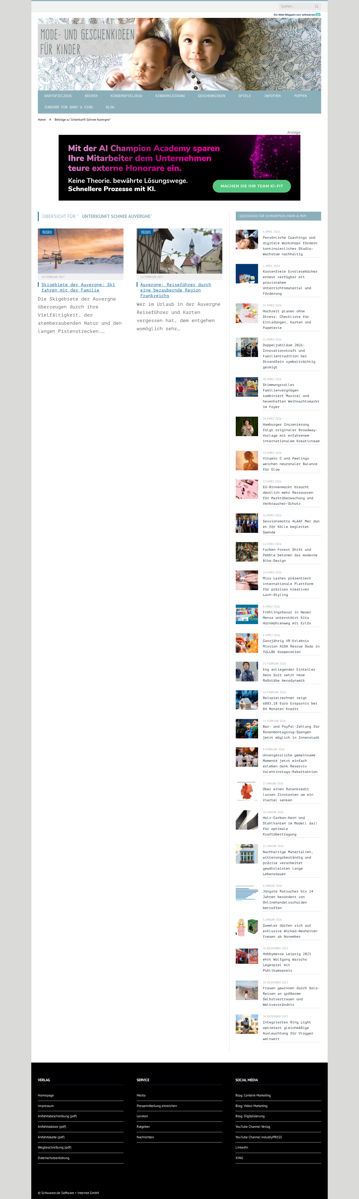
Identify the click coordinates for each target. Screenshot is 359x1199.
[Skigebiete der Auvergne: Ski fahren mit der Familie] (81, 251)
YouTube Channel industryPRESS (258, 1137)
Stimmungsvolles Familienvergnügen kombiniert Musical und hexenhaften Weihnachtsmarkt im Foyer (291, 396)
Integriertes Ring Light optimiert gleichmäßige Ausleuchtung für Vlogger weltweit (288, 1030)
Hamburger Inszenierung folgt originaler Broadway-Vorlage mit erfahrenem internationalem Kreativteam (291, 432)
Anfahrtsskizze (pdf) (52, 1126)
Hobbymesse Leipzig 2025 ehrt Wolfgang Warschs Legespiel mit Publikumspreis (287, 962)
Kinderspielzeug (126, 96)
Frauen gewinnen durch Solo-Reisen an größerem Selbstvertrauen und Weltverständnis (291, 996)
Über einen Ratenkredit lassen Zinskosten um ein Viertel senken (288, 794)
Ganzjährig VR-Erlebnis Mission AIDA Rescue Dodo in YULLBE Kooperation (291, 646)
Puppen (300, 96)
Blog (110, 107)
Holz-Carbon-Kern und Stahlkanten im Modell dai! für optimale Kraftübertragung (290, 826)
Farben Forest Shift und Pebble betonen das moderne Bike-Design (290, 555)
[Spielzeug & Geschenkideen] (179, 50)
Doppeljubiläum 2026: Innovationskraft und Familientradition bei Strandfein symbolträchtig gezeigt (289, 356)
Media (141, 1095)
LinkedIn (241, 1147)
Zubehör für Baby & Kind (68, 107)
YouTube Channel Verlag (252, 1126)
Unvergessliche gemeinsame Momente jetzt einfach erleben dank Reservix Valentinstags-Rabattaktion (290, 763)
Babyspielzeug (58, 96)
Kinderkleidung (170, 96)
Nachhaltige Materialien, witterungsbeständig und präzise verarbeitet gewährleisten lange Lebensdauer (288, 863)
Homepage (46, 1095)
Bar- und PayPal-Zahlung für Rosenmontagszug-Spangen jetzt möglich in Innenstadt (291, 731)
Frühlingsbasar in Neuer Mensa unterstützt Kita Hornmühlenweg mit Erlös (287, 617)
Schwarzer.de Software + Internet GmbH (70, 1193)
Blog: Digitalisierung (250, 1116)
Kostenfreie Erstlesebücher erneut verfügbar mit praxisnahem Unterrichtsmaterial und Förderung (290, 282)
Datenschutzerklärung (53, 1158)
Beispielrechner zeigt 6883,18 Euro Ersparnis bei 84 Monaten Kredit (290, 703)
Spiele (244, 96)
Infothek (272, 96)
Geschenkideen (211, 96)
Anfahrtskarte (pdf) (51, 1137)
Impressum (46, 1106)
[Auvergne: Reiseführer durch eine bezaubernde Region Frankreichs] (179, 251)
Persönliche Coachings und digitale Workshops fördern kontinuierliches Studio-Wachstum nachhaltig (290, 246)
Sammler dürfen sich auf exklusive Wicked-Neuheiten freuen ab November (290, 931)
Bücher (91, 96)
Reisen (47, 232)
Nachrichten (145, 1137)
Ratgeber (143, 1126)
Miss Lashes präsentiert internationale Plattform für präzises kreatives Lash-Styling (288, 586)
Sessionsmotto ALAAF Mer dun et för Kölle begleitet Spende (291, 526)
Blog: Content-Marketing (253, 1095)
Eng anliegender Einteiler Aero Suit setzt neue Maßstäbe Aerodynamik (289, 674)
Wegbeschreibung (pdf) (54, 1147)
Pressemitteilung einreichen (157, 1106)
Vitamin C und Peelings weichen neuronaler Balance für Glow (290, 463)
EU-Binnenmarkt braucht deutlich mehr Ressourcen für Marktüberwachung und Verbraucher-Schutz (288, 495)
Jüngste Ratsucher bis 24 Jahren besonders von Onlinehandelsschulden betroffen (288, 899)
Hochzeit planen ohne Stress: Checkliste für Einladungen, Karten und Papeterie (287, 319)
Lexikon (142, 1116)
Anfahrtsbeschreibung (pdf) (57, 1116)
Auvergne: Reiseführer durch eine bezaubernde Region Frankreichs (175, 290)
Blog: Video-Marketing (251, 1106)
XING (239, 1158)
